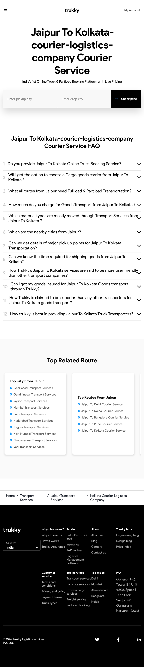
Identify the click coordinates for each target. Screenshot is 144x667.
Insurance (73, 544)
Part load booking (78, 605)
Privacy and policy (53, 591)
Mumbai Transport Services (32, 407)
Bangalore (98, 596)
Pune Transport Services (30, 414)
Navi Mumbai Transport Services (35, 434)
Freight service (76, 599)
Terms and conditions (49, 583)
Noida (95, 601)
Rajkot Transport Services (30, 401)
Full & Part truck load (77, 536)
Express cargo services (76, 591)
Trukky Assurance (53, 546)
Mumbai (96, 584)
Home (10, 496)
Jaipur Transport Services (63, 498)
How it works (50, 541)
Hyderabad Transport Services (33, 420)
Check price (129, 99)
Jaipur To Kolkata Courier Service (103, 430)
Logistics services (78, 584)
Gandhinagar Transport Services (35, 394)
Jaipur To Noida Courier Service (102, 411)
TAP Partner (74, 550)
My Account (132, 10)
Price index (123, 546)
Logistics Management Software (75, 559)
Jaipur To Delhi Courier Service (102, 404)
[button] (5, 10)
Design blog (124, 541)
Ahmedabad (99, 590)
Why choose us (52, 535)
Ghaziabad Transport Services (33, 388)
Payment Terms (52, 597)
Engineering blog (127, 535)
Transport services (79, 578)
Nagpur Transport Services (31, 427)
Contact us (98, 552)
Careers (96, 546)
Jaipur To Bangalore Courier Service (105, 417)
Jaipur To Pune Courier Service (102, 424)
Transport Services (27, 498)
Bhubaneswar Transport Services (35, 440)
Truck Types (49, 603)
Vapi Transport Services (29, 447)
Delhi (94, 578)
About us (97, 535)
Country (11, 543)
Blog (94, 541)
